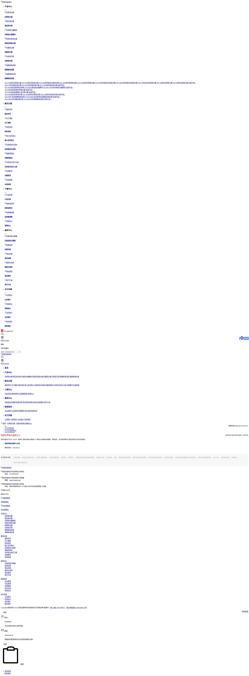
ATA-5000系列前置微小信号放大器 (16, 92)
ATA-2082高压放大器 (9, 427)
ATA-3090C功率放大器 (9, 429)
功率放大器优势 (54, 457)
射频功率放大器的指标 (155, 457)
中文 (2, 340)
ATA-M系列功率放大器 (164, 83)
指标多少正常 (100, 457)
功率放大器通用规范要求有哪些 (84, 457)
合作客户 (21, 419)
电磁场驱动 (49, 385)
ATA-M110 (216, 457)
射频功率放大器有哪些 (139, 457)
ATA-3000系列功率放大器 (86, 83)
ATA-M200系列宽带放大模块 (14, 87)
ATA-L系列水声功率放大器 (147, 83)
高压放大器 (17, 376)
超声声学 (8, 385)
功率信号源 (56, 376)
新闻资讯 (4, 579)
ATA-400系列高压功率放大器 (49, 83)
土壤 (115, 457)
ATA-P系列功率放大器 (180, 83)
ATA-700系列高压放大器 (13, 85)
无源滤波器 (16, 457)
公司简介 (8, 419)
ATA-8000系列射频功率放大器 (15, 90)
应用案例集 (23, 394)
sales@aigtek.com (14, 480)
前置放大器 (47, 376)
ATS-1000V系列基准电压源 (14, 99)
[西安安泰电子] (6, 2)
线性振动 (70, 457)
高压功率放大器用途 (124, 457)
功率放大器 (8, 376)
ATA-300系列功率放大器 (30, 83)
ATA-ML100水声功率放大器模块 (54, 87)
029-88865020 (8, 621)
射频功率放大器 (37, 376)
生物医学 (70, 385)
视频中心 (31, 394)
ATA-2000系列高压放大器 (30, 85)
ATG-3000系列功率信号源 (31, 94)
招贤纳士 (14, 419)
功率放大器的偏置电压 (204, 457)
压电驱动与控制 (39, 385)
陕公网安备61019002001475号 (77, 607)
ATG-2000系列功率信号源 (13, 94)
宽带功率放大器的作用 (20, 462)
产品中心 (4, 513)
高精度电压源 (74, 376)
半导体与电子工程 (60, 385)
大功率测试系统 (168, 457)
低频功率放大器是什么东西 (12, 443)
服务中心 (4, 561)
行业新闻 (14, 411)
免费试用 (19, 402)
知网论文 (34, 411)
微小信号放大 (29, 385)
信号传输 (109, 457)
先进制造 (76, 385)
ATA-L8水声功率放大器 (10, 432)
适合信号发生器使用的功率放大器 (185, 457)
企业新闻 (8, 411)
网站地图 (245, 611)
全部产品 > (192, 83)
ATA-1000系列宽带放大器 (68, 83)
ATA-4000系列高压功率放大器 (105, 83)
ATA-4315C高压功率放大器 (10, 430)
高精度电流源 (64, 376)
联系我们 (28, 419)
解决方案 (4, 536)
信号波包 (234, 457)
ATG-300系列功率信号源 (49, 94)
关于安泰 (4, 594)
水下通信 (14, 385)
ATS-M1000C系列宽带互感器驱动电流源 (39, 97)
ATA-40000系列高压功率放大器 (126, 83)
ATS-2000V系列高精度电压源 (34, 99)
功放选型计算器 (10, 402)
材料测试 (21, 385)
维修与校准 (33, 402)
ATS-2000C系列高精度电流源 (15, 97)
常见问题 (26, 402)
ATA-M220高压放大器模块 (34, 87)
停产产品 (47, 402)
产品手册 (8, 394)
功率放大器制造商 (41, 457)
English (6, 340)
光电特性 (63, 457)
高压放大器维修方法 (28, 457)
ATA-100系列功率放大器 (13, 83)
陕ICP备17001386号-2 (57, 607)
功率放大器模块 (26, 376)
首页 (4, 423)
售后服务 (40, 402)
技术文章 (28, 411)
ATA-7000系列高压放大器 (48, 85)
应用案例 (21, 411)
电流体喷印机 (225, 457)
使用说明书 (15, 394)
